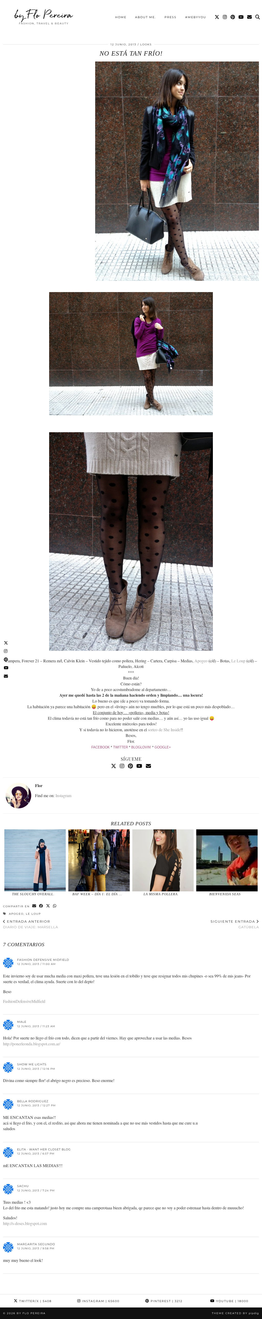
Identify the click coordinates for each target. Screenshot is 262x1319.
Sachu (23, 1186)
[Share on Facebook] (41, 906)
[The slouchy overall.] (35, 860)
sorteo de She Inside (164, 729)
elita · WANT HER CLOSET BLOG (44, 1149)
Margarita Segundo (36, 1244)
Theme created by (235, 1313)
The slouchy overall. (33, 894)
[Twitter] (217, 17)
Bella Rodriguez (32, 1101)
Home (120, 17)
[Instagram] (225, 17)
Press (171, 17)
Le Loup (238, 660)
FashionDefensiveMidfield (24, 1001)
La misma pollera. (161, 894)
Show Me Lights (32, 1064)
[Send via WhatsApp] (55, 906)
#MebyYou (195, 17)
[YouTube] (241, 17)
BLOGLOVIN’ (141, 747)
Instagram (63, 795)
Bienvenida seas (225, 894)
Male (21, 1022)
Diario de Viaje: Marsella (30, 924)
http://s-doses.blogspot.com (25, 1223)
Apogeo (201, 660)
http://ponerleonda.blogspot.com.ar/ (31, 1043)
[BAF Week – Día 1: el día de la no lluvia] (99, 860)
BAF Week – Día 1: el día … (97, 894)
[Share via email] (34, 906)
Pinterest (165, 1301)
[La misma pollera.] (163, 860)
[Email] (249, 17)
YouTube (231, 1301)
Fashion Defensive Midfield (43, 960)
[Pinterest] (233, 17)
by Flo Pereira (44, 15)
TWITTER (120, 747)
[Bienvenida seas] (227, 860)
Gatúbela (235, 924)
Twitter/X (35, 1301)
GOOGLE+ (163, 747)
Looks (146, 44)
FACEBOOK (100, 747)
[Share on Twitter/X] (48, 906)
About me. (145, 17)
